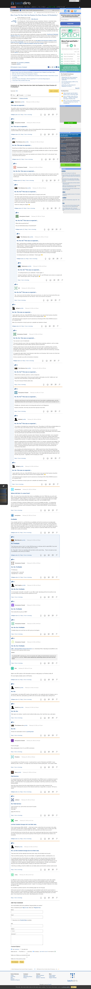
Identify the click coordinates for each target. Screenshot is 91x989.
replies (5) (17, 180)
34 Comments (14, 67)
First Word (21, 951)
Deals (50, 7)
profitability (26, 62)
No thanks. (36, 951)
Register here (37, 907)
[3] (13, 138)
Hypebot (13, 35)
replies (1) (21, 258)
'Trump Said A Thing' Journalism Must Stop (21, 80)
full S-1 (16, 52)
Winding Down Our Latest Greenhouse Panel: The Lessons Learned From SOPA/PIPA (69, 78)
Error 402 (34, 7)
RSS (17, 91)
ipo (17, 62)
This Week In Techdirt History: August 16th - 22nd (70, 199)
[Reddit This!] (52, 67)
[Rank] (62, 93)
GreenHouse (20, 7)
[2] (12, 118)
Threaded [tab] (21, 95)
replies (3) (19, 208)
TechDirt (13, 7)
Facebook (13, 976)
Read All (77, 88)
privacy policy (72, 26)
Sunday (62, 192)
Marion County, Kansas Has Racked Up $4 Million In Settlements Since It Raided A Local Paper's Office (33, 72)
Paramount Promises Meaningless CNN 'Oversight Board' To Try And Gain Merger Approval (31, 78)
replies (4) (16, 326)
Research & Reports (15, 980)
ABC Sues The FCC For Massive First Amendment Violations (25, 73)
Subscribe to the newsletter (22, 920)
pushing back (30, 731)
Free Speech (27, 7)
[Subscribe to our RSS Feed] (72, 11)
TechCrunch (50, 34)
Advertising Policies (27, 976)
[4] (14, 163)
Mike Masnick (34, 19)
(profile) (22, 101)
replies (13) (15, 134)
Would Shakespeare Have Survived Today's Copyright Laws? (23, 12)
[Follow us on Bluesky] (65, 11)
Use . (15, 949)
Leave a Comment (22, 67)
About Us (25, 975)
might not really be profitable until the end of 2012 (31, 43)
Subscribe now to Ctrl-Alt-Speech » (70, 69)
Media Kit (38, 976)
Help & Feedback (40, 975)
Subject (12, 928)
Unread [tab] (29, 95)
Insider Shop (52, 976)
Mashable (55, 34)
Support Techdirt (61, 7)
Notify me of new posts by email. (18, 958)
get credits (42, 951)
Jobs (54, 7)
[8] (19, 262)
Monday (63, 171)
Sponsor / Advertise (40, 977)
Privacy (25, 977)
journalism (21, 62)
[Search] (80, 1)
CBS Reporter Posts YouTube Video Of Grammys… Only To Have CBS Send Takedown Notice (54, 12)
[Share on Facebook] (56, 67)
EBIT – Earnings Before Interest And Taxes (21, 648)
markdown (17, 949)
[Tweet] (54, 67)
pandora (19, 64)
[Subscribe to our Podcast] (75, 11)
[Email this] (50, 67)
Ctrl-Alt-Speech (42, 7)
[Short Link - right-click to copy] (48, 67)
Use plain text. (25, 949)
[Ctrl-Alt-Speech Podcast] (70, 33)
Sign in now (25, 907)
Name (12, 909)
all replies (23, 98)
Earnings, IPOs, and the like (13, 21)
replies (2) (20, 229)
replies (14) (15, 114)
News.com (17, 35)
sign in (46, 951)
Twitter (12, 975)
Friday (62, 203)
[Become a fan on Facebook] (69, 11)
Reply (22, 114)
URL (12, 923)
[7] (18, 233)
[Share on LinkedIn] (58, 67)
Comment (13, 934)
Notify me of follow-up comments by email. (20, 955)
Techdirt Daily (23, 920)
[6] (17, 212)
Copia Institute (52, 975)
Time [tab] (14, 95)
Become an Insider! (70, 164)
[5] (16, 184)
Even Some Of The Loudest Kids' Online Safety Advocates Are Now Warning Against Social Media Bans (70, 180)
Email (12, 915)
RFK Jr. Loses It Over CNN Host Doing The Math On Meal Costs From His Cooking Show (71, 102)
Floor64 (49, 984)
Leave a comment (54, 91)
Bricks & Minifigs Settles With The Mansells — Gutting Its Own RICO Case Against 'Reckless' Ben (70, 97)
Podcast (12, 978)
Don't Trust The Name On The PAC (68, 173)
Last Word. (29, 951)
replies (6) (16, 159)
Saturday (63, 197)
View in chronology (28, 114)
